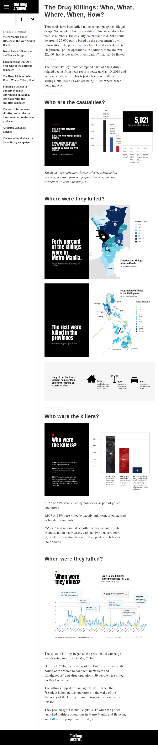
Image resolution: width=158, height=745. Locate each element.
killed (54, 719)
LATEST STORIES (15, 31)
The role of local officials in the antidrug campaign (18, 140)
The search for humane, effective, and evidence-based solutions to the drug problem (18, 115)
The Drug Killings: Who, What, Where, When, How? (19, 78)
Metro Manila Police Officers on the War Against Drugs (19, 41)
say (79, 45)
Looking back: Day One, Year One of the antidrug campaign (17, 66)
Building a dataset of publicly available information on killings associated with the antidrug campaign (16, 94)
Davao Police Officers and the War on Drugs (18, 53)
